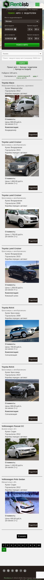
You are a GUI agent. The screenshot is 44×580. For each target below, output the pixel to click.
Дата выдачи (9, 25)
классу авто (20, 78)
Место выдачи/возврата (13, 17)
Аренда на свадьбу (23, 69)
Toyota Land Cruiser (11, 142)
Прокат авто (12, 67)
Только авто (11, 9)
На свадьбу (33, 9)
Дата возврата (10, 35)
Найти (22, 63)
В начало (22, 536)
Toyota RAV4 (8, 308)
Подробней (33, 134)
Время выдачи (32, 25)
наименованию (23, 76)
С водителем (22, 9)
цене (35, 76)
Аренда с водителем (28, 67)
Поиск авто (22, 45)
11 (4, 550)
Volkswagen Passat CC (13, 426)
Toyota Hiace (8, 83)
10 (39, 545)
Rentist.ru (8, 578)
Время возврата (33, 35)
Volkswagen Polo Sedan (13, 479)
